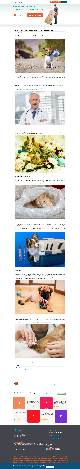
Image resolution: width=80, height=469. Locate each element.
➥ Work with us (44, 458)
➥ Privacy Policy (52, 462)
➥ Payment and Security (52, 458)
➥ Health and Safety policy (18, 462)
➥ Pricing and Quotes (57, 460)
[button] (66, 409)
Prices (31, 1)
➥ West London (21, 456)
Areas (28, 1)
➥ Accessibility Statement (18, 460)
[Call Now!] (58, 432)
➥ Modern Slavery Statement (46, 460)
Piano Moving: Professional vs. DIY (20, 369)
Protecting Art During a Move (20, 371)
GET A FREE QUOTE (35, 15)
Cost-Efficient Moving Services (20, 367)
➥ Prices (38, 458)
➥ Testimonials (33, 458)
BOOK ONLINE (56, 438)
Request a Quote (42, 1)
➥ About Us (43, 462)
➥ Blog (14, 456)
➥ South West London (55, 456)
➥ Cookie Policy (64, 460)
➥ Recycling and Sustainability (32, 462)
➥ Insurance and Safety (28, 460)
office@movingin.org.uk (20, 441)
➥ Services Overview (37, 460)
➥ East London (36, 456)
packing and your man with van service (45, 85)
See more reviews (61, 393)
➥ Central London (64, 456)
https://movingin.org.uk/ (20, 442)
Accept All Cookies (50, 466)
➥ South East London (45, 456)
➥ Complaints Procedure (63, 458)
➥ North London (28, 456)
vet (31, 319)
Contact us (36, 1)
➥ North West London (17, 458)
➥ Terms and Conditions (63, 462)
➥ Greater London (25, 458)
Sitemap (15, 446)
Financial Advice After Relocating (20, 373)
